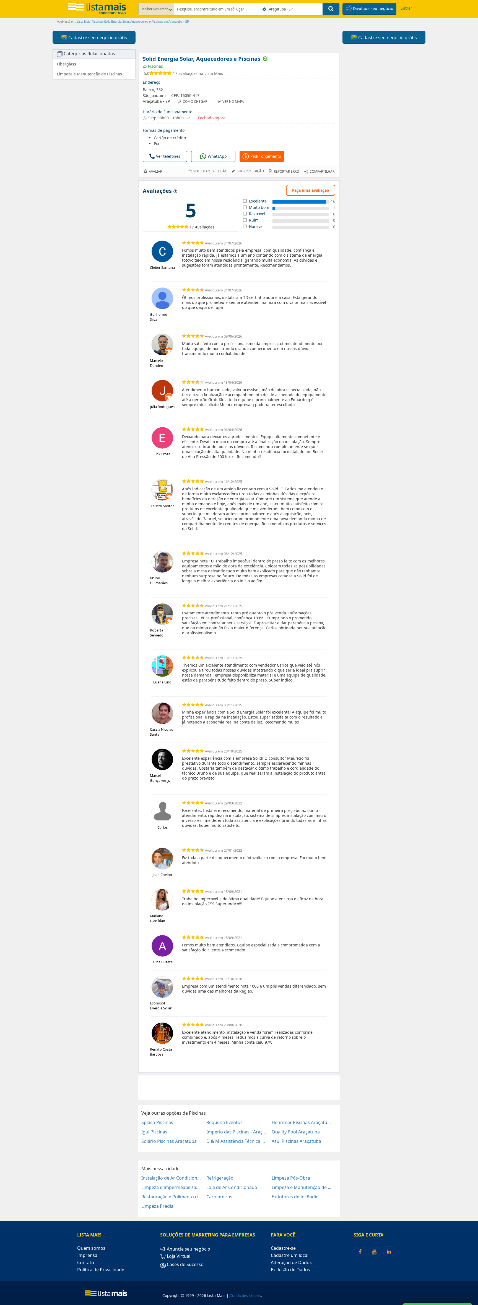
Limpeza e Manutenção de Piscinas (302, 1187)
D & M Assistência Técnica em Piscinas (236, 1141)
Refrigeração (219, 1178)
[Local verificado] (265, 58)
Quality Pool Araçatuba (296, 1132)
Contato (85, 1262)
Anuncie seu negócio (188, 1249)
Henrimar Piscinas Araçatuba (302, 1122)
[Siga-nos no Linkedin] (389, 1251)
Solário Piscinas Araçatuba (169, 1141)
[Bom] (178, 227)
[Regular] (174, 227)
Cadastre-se (283, 1248)
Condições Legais (245, 1295)
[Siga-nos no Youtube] (374, 1251)
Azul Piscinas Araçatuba (296, 1141)
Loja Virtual (178, 1256)
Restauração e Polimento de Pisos (171, 1197)
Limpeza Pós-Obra (291, 1178)
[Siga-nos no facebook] (360, 1251)
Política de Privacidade (100, 1270)
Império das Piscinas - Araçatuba (236, 1132)
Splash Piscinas (157, 1122)
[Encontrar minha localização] (265, 9)
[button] (166, 117)
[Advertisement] (239, 1087)
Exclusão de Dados (290, 1270)
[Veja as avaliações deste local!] (161, 73)
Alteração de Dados (291, 1262)
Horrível (256, 226)
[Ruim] (170, 227)
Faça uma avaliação (310, 190)
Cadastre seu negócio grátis (97, 38)
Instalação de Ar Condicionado (171, 1178)
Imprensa (87, 1255)
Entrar (406, 8)
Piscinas (155, 66)
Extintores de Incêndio (295, 1197)
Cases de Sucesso (185, 1264)
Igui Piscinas (154, 1132)
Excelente (258, 201)
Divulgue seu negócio (372, 8)
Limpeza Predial (158, 1206)
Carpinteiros (219, 1197)
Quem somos (91, 1248)
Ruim (254, 220)
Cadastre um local (289, 1255)
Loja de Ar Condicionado (231, 1187)
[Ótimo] (182, 227)
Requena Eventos (224, 1122)
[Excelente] (186, 227)
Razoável (257, 213)
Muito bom (259, 207)
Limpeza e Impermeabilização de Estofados (171, 1187)
